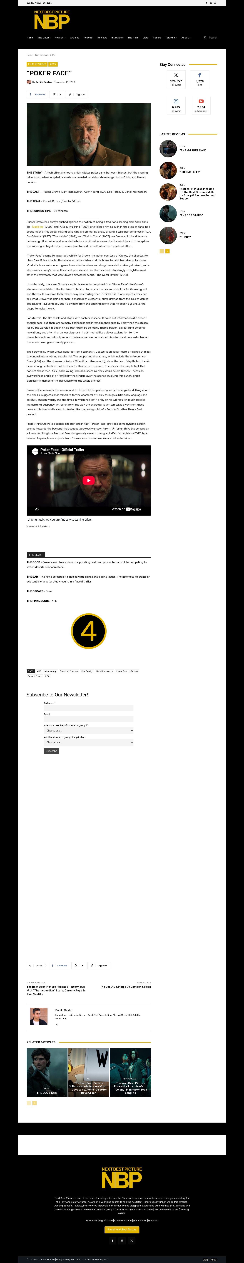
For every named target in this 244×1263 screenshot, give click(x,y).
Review (134, 671)
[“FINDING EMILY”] (168, 170)
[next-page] (34, 1103)
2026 (46, 1088)
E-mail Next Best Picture (122, 1229)
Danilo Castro (44, 82)
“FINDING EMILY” (190, 172)
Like (200, 73)
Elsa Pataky (87, 671)
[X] (215, 3)
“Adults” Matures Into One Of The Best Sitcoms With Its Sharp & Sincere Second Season (197, 193)
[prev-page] (29, 1103)
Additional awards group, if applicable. (64, 737)
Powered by (32, 526)
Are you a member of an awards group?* (66, 725)
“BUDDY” (185, 237)
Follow (176, 73)
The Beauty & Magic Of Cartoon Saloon (125, 986)
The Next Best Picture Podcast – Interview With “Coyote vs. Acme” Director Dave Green (89, 1088)
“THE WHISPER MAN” (193, 150)
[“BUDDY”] (168, 235)
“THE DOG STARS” (47, 1092)
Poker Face (121, 671)
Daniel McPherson (69, 671)
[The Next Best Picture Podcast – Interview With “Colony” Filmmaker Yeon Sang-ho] (130, 1072)
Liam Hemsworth (104, 671)
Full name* (50, 703)
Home (30, 55)
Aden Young (50, 671)
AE (88, 1079)
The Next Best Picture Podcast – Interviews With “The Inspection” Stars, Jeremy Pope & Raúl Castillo (56, 990)
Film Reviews (41, 55)
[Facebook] (207, 3)
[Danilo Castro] (29, 82)
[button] (209, 37)
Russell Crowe (35, 676)
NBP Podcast (130, 1079)
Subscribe (201, 99)
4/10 (39, 671)
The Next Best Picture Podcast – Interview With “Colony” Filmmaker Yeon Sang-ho (130, 1088)
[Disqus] (89, 807)
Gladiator (37, 226)
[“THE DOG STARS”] (47, 1072)
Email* (47, 714)
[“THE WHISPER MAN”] (168, 148)
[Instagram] (211, 3)
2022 (52, 55)
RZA (47, 676)
